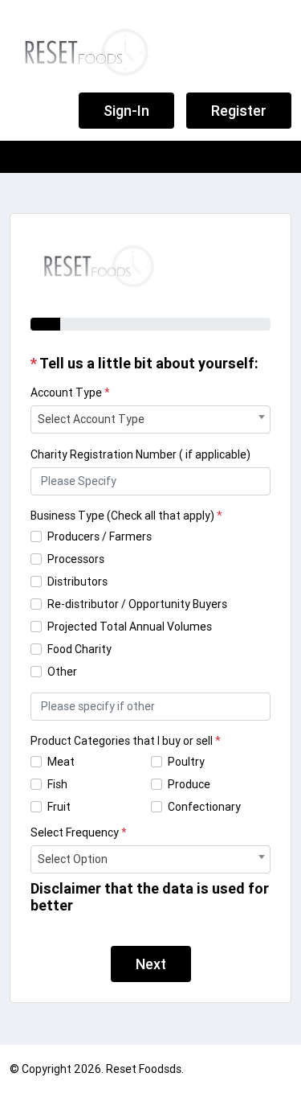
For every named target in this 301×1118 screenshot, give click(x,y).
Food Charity (79, 649)
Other (62, 671)
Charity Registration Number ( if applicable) (140, 454)
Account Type (70, 392)
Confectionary (204, 806)
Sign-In (126, 110)
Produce (189, 784)
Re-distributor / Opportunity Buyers (137, 604)
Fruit (59, 806)
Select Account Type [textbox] (91, 419)
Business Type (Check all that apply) (126, 515)
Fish (57, 784)
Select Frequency (79, 832)
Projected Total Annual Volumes (129, 626)
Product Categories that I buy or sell (126, 741)
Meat (61, 761)
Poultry (186, 761)
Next (151, 964)
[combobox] (150, 419)
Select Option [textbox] (73, 859)
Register (238, 110)
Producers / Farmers (99, 536)
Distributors (77, 581)
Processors (75, 559)
